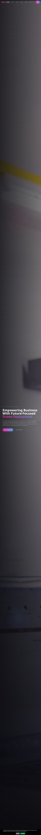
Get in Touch (38, 2)
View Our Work (19, 429)
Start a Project (7, 429)
